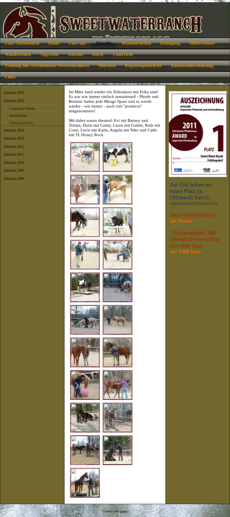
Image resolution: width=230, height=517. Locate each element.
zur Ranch (181, 221)
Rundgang (170, 43)
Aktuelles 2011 (14, 154)
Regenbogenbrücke (143, 65)
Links (10, 76)
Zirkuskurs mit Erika (21, 122)
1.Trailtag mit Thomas (22, 108)
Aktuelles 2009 (14, 170)
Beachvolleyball (18, 115)
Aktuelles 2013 (14, 138)
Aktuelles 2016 (14, 93)
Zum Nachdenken (22, 43)
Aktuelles (104, 43)
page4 (124, 511)
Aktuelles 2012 (14, 147)
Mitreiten (107, 65)
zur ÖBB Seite (185, 251)
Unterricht (123, 54)
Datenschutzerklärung (192, 65)
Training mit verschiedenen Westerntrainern (47, 65)
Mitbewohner (202, 43)
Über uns (77, 43)
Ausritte (75, 54)
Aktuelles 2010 (14, 163)
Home (53, 43)
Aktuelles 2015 (14, 101)
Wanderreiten (18, 54)
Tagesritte (49, 54)
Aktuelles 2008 (14, 179)
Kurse (98, 54)
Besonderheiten (136, 43)
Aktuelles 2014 (14, 130)
